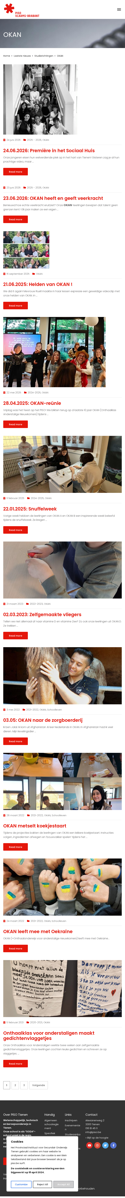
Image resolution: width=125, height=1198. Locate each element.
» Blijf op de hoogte (96, 1137)
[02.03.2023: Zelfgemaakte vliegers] (62, 570)
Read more (15, 171)
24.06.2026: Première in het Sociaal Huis (49, 150)
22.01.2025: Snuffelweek (30, 509)
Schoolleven (54, 709)
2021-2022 (32, 709)
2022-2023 (36, 604)
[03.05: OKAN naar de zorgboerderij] (62, 675)
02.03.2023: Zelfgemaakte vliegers (42, 614)
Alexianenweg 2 (94, 1120)
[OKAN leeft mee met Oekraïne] (62, 887)
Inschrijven (71, 1120)
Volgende (38, 1085)
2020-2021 (36, 1022)
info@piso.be (93, 1132)
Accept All (63, 1184)
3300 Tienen (92, 1124)
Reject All (42, 1184)
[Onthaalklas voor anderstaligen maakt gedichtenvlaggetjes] (62, 988)
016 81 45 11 (91, 1128)
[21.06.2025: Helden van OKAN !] (26, 249)
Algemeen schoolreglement (51, 1124)
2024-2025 (34, 392)
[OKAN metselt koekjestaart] (62, 781)
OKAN (45, 140)
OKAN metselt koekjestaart (34, 826)
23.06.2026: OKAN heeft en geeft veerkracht (53, 198)
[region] (42, 1163)
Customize (21, 1184)
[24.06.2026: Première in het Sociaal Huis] (40, 99)
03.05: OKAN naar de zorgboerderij (43, 720)
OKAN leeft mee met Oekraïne (38, 931)
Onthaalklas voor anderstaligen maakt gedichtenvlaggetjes (48, 1036)
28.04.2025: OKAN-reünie (32, 403)
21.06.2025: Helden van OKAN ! (38, 284)
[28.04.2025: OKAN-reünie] (54, 352)
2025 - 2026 (34, 140)
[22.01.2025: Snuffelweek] (62, 464)
